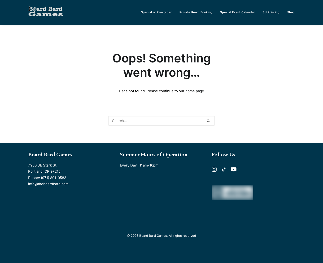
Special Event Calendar (237, 12)
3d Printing (271, 12)
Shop (291, 12)
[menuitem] (158, 12)
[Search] (161, 121)
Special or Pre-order (156, 12)
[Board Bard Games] (45, 12)
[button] (208, 120)
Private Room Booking (196, 12)
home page (194, 91)
